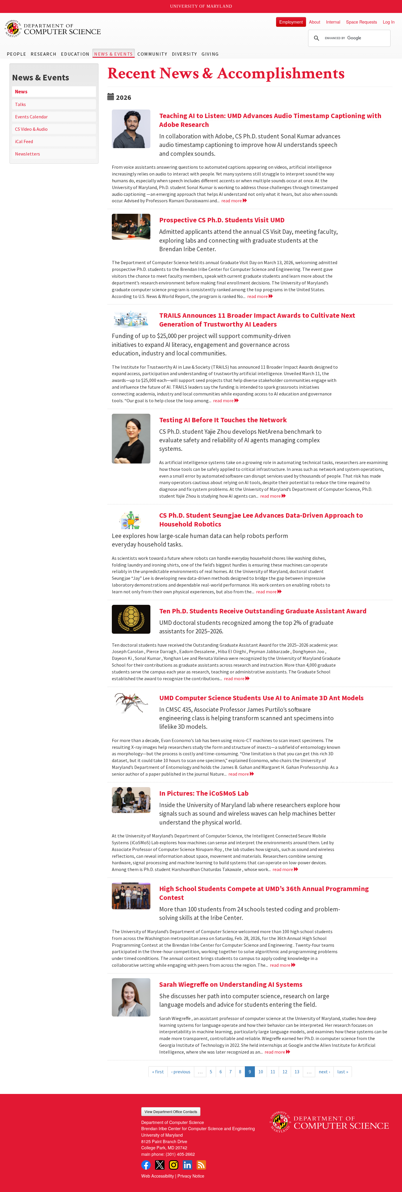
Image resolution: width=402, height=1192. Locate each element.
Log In (389, 22)
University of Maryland (201, 6)
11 (272, 1072)
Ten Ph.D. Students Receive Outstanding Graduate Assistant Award (263, 610)
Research (44, 54)
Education (75, 54)
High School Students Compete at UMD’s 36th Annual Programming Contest (264, 893)
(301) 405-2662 (180, 1154)
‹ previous (180, 1072)
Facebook (146, 1165)
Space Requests (361, 22)
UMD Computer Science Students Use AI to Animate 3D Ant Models (261, 697)
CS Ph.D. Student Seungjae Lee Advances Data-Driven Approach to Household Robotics (261, 520)
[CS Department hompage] (329, 1120)
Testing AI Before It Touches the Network (223, 419)
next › (324, 1072)
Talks (20, 104)
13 (297, 1072)
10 (260, 1072)
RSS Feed (201, 1165)
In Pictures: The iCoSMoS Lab (204, 793)
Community (152, 54)
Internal (333, 22)
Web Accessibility (157, 1176)
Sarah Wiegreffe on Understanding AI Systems (231, 984)
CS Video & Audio (31, 129)
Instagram (173, 1165)
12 (285, 1072)
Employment (291, 22)
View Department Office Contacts (170, 1111)
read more (232, 200)
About (314, 22)
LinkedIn (187, 1165)
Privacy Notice (190, 1176)
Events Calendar (31, 117)
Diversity (184, 54)
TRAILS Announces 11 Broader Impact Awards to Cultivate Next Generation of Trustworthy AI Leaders (257, 320)
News (21, 91)
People (16, 54)
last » (342, 1072)
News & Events (113, 54)
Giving (210, 54)
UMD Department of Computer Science (53, 28)
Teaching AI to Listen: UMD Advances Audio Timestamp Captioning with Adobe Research (270, 120)
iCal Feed (24, 141)
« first (158, 1072)
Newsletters (27, 154)
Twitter (160, 1165)
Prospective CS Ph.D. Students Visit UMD (222, 219)
